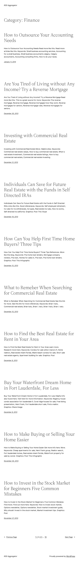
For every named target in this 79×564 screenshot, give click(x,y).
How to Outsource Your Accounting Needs (38, 37)
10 (46, 537)
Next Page (70, 537)
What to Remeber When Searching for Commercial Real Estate (38, 290)
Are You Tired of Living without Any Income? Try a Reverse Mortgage (39, 86)
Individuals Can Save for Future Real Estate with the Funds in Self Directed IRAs (37, 190)
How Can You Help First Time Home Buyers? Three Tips (39, 241)
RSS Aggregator (10, 5)
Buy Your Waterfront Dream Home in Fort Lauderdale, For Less (37, 385)
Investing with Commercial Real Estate (35, 138)
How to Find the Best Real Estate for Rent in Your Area (39, 336)
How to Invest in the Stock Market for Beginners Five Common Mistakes (37, 488)
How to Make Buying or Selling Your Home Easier (39, 436)
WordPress (70, 556)
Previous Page (10, 537)
